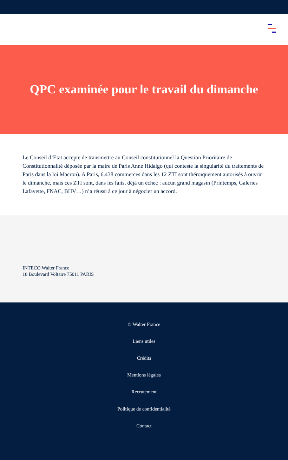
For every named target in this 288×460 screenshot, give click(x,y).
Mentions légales (144, 375)
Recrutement (144, 392)
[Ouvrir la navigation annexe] (11, 7)
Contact (144, 426)
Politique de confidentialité (144, 409)
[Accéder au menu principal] (272, 28)
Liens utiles (144, 341)
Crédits (144, 358)
